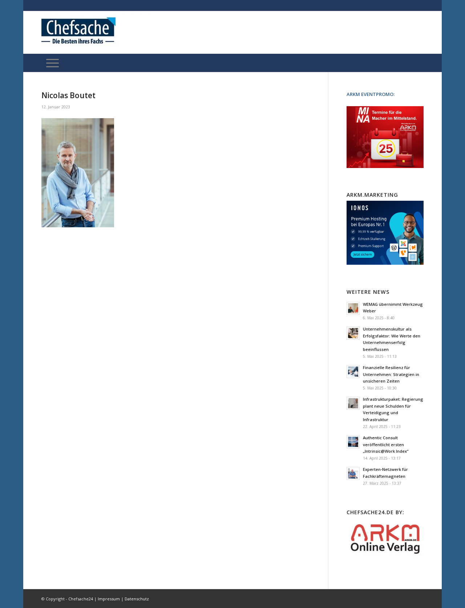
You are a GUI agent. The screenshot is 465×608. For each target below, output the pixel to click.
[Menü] (52, 63)
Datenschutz (137, 598)
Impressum (109, 598)
